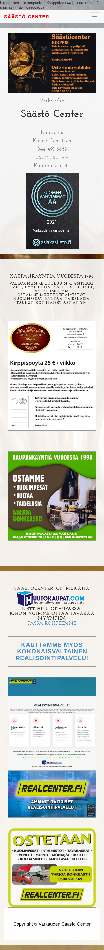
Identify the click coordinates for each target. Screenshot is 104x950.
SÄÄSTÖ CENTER (26, 16)
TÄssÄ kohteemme (52, 623)
